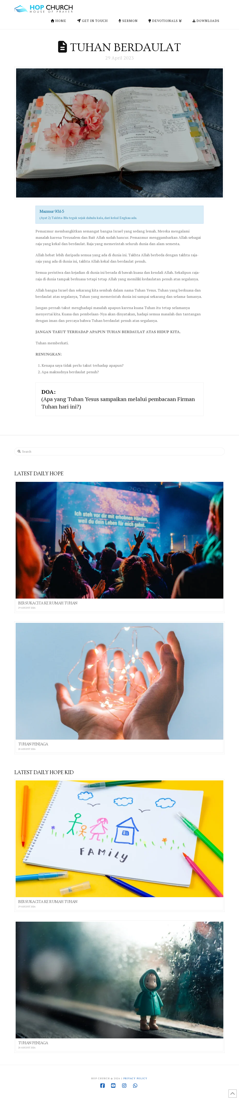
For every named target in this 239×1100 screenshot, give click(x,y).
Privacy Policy (135, 1078)
